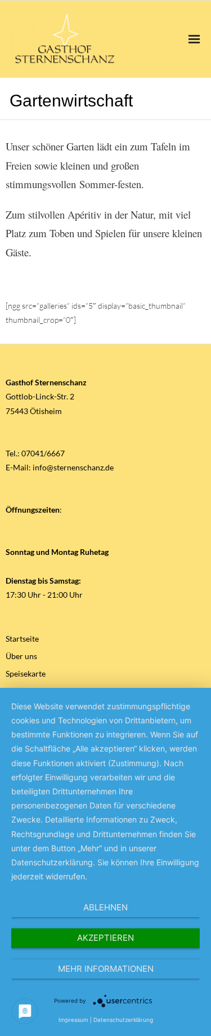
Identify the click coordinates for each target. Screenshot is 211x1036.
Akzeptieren (105, 937)
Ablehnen (105, 907)
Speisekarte (26, 673)
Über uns (21, 656)
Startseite (22, 638)
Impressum (73, 1019)
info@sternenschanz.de (73, 467)
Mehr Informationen (106, 968)
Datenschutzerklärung (123, 1019)
